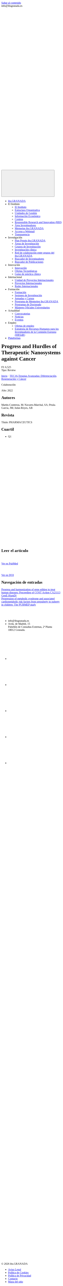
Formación (20, 292)
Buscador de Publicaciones (29, 261)
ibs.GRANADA (17, 200)
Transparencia (22, 234)
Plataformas (14, 338)
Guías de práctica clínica (28, 274)
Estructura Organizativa (27, 210)
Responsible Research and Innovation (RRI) (38, 222)
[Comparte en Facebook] (26, 465)
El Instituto (20, 207)
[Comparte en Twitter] (26, 491)
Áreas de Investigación (27, 243)
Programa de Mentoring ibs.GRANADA (36, 301)
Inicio (4, 375)
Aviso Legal (14, 1269)
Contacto (13, 1278)
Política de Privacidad (19, 1275)
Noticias (19, 316)
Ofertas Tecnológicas (26, 271)
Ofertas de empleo (24, 325)
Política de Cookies (18, 1272)
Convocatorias (22, 313)
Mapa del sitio (15, 1281)
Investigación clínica (25, 249)
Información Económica (27, 216)
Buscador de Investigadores (29, 258)
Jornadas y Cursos (24, 298)
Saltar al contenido (11, 2)
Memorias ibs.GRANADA (29, 228)
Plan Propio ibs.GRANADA (30, 240)
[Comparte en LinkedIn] (26, 517)
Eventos (19, 319)
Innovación (21, 268)
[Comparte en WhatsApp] (26, 543)
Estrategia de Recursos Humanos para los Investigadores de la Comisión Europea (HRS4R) (37, 331)
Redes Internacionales (26, 286)
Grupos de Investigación (28, 246)
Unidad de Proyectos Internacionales (34, 280)
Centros (19, 219)
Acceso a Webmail (25, 231)
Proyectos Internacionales (28, 283)
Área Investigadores (25, 225)
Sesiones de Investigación (28, 295)
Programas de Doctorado (28, 304)
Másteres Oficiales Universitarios (32, 307)
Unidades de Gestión (26, 213)
